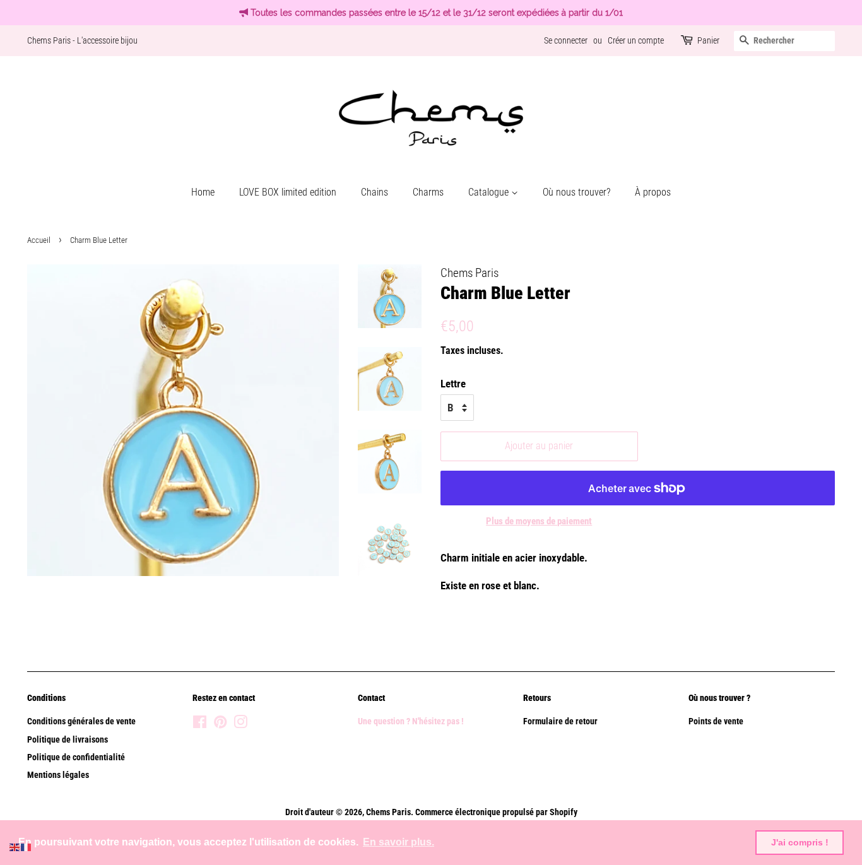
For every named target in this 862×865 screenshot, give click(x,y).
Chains (374, 192)
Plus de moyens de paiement (539, 521)
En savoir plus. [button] (398, 842)
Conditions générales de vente (81, 721)
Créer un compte (636, 40)
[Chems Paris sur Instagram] (240, 724)
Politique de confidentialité (76, 757)
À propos (653, 192)
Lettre (453, 383)
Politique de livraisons (67, 739)
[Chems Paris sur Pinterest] (220, 724)
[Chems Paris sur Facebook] (199, 724)
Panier (708, 40)
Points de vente (715, 721)
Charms (428, 192)
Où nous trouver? (576, 192)
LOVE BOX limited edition (287, 192)
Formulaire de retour (560, 721)
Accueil (38, 240)
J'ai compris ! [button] (800, 842)
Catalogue (489, 192)
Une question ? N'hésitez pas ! (412, 721)
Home (203, 192)
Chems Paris (388, 812)
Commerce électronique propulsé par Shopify (496, 812)
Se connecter (565, 40)
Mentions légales (58, 775)
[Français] (26, 846)
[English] (15, 846)
